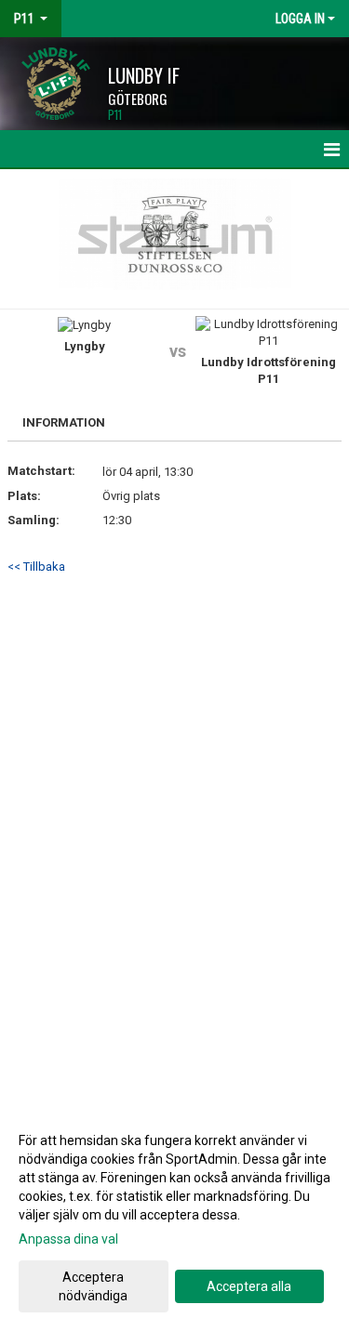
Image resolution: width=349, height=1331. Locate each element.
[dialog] (174, 1217)
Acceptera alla (249, 1286)
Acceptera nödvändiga (93, 1286)
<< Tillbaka (36, 566)
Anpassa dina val (68, 1239)
